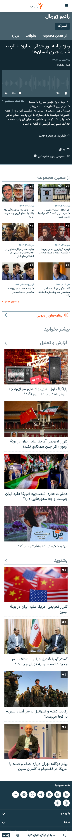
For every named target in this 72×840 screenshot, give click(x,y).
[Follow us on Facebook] (49, 794)
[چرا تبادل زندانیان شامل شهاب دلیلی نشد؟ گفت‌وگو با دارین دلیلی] (54, 193)
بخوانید (31, 35)
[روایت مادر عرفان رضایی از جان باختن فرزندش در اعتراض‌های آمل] (18, 232)
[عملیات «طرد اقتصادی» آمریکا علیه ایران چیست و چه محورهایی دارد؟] (36, 471)
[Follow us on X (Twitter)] (32, 794)
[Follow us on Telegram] (40, 794)
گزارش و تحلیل (54, 343)
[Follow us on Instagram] (66, 802)
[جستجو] (64, 835)
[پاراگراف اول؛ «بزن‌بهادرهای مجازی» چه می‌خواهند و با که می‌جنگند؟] (36, 366)
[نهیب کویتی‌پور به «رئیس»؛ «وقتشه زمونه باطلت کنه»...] (54, 232)
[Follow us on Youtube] (23, 794)
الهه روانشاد (63, 65)
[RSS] (57, 794)
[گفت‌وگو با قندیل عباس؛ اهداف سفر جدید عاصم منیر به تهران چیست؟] (36, 636)
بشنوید (61, 561)
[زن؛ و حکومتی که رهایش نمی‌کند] (36, 523)
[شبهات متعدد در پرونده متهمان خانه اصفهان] (18, 271)
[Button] (64, 150)
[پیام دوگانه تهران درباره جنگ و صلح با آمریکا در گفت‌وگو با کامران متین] (36, 741)
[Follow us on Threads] (57, 802)
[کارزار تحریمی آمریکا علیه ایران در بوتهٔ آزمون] (36, 584)
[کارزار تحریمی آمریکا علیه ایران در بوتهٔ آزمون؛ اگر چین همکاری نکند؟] (36, 419)
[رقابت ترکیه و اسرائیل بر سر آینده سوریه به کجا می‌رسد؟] (36, 689)
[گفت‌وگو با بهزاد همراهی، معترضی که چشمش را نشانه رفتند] (54, 271)
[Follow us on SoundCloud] (15, 794)
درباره (16, 35)
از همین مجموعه (54, 35)
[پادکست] (17, 835)
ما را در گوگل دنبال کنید (41, 835)
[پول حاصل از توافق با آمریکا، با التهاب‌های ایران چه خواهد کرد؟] (18, 193)
